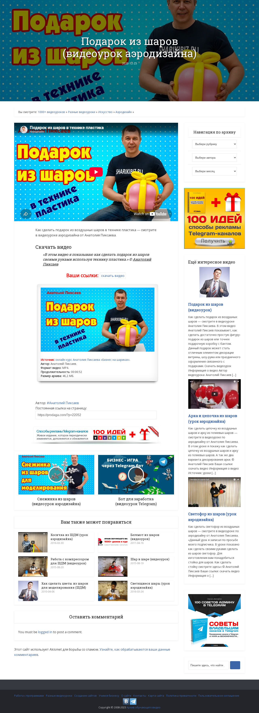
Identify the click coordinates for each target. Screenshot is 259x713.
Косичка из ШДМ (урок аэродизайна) (69, 537)
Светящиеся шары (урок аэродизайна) (150, 585)
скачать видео (112, 275)
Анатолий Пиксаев (64, 403)
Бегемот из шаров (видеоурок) (145, 537)
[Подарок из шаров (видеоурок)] (214, 282)
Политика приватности (181, 695)
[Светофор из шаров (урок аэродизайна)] (214, 492)
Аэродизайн (124, 112)
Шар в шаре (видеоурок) (150, 559)
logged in (45, 632)
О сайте (126, 695)
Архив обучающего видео (143, 707)
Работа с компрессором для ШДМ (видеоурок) (70, 561)
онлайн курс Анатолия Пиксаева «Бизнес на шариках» (92, 360)
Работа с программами (29, 695)
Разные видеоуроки (81, 112)
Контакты (139, 695)
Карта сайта (156, 695)
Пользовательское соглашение (218, 695)
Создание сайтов (85, 695)
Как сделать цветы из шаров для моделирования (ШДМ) (64, 585)
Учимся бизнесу (109, 695)
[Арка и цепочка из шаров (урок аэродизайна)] (214, 394)
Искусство (105, 112)
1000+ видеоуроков (51, 112)
